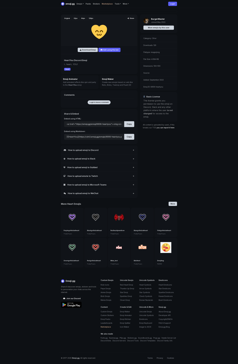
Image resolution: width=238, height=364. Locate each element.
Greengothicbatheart (71, 261)
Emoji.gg (70, 281)
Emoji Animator (126, 315)
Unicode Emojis (145, 312)
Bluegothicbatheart (141, 230)
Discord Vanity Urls (164, 341)
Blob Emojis (105, 296)
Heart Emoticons (165, 285)
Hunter (159, 264)
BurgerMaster (158, 19)
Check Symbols (145, 296)
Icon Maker (124, 327)
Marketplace (107, 4)
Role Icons (105, 285)
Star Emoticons (165, 288)
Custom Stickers (107, 315)
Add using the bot (111, 50)
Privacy (160, 358)
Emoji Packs (105, 319)
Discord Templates (148, 341)
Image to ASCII (145, 327)
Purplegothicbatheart (71, 230)
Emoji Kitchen (125, 319)
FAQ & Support (165, 323)
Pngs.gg (156, 338)
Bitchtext (137, 261)
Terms (150, 358)
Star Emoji (124, 292)
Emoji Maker (125, 312)
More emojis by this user (158, 28)
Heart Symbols (145, 285)
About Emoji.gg (165, 312)
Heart (67, 69)
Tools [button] (117, 4)
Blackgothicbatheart (94, 230)
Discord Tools (133, 341)
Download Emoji (88, 50)
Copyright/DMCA (165, 319)
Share (131, 18)
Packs (88, 4)
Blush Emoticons (165, 300)
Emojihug (160, 261)
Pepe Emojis (106, 288)
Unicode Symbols (146, 315)
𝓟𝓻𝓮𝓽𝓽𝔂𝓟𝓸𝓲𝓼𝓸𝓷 (68, 234)
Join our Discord (73, 298)
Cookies (170, 358)
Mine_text (114, 261)
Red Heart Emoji (126, 285)
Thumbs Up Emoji (127, 288)
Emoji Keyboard (145, 323)
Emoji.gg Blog (164, 327)
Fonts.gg (104, 338)
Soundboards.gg (145, 338)
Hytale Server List (169, 338)
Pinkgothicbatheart (164, 230)
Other (154, 38)
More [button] (125, 4)
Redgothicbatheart (94, 261)
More (173, 204)
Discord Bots (106, 341)
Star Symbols (144, 292)
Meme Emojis (106, 300)
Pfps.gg (123, 338)
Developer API (165, 315)
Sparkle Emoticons (166, 292)
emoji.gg (70, 3)
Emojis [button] (79, 4)
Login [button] (172, 4)
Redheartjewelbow (117, 230)
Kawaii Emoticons (166, 296)
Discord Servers (119, 341)
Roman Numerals (146, 300)
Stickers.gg (132, 338)
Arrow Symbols (145, 288)
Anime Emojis (106, 292)
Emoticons (143, 319)
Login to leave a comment (99, 102)
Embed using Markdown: (74, 131)
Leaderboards (106, 323)
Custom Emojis (106, 312)
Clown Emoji (125, 300)
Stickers (96, 4)
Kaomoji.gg (113, 338)
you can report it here (165, 128)
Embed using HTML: (72, 119)
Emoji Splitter (125, 323)
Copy (129, 124)
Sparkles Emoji (126, 296)
